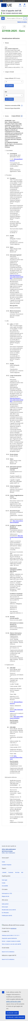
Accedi (20, 6)
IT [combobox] (6, 81)
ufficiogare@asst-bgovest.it (16, 159)
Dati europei (5, 906)
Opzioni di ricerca (22, 22)
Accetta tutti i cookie (12, 1013)
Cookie (3, 883)
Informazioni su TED (7, 893)
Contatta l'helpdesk (6, 864)
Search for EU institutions (8, 951)
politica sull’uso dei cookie (13, 1001)
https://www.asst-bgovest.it (16, 710)
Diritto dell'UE (5, 904)
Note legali (4, 880)
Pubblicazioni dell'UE (7, 915)
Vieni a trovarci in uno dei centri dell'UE (11, 944)
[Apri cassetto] (4, 27)
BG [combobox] (6, 95)
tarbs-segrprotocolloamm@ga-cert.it (16, 757)
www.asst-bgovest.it (15, 275)
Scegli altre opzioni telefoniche (9, 938)
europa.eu (13, 928)
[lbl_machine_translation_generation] (22, 105)
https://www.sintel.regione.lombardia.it (16, 521)
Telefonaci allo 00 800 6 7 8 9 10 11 (10, 935)
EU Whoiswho (5, 912)
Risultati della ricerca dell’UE (9, 909)
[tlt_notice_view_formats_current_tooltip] (21, 116)
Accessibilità (5, 885)
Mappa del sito (5, 896)
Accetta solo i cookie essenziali (15, 1017)
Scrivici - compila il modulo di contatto (11, 941)
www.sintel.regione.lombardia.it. (16, 277)
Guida (3, 861)
